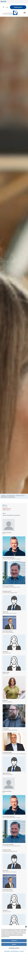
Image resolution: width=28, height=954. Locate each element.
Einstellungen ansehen (14, 948)
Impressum (22, 951)
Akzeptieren (14, 940)
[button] (26, 926)
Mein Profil (3, 1)
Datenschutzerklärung (15, 951)
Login (7, 7)
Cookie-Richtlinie (7, 951)
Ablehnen (14, 944)
